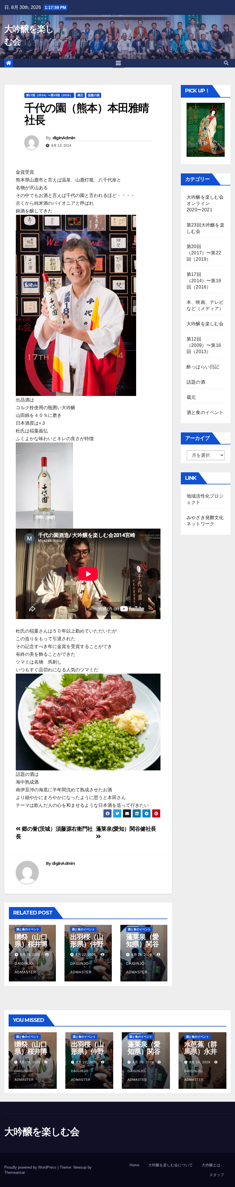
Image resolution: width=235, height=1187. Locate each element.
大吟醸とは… (213, 1165)
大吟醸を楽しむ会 (205, 323)
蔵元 (80, 95)
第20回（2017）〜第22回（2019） (204, 253)
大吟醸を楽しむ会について (170, 1165)
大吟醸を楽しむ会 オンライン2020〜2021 (207, 203)
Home (134, 1165)
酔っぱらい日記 (203, 366)
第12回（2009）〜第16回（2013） (204, 345)
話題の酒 (93, 95)
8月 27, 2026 (86, 1062)
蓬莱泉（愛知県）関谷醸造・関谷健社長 (142, 947)
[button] (226, 63)
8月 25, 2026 (199, 1062)
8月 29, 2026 (29, 1062)
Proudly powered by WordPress (31, 1167)
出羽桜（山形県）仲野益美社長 (86, 944)
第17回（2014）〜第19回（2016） (49, 95)
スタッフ (216, 1175)
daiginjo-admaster (25, 968)
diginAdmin (63, 137)
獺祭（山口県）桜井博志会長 (31, 944)
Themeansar (14, 1172)
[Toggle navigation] (118, 63)
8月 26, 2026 (143, 1062)
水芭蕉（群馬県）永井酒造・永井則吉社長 (200, 1055)
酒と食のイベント (27, 929)
